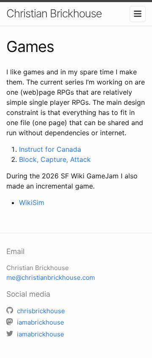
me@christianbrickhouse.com (50, 277)
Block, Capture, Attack (55, 159)
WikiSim (31, 202)
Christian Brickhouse (54, 13)
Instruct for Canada (50, 149)
